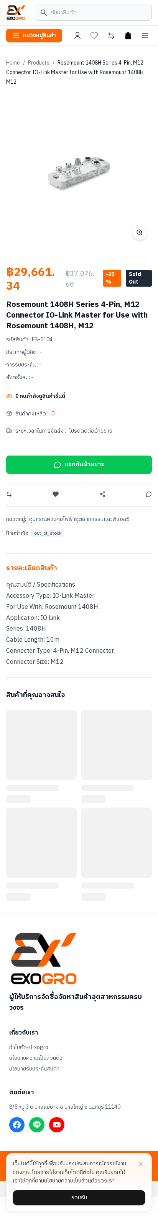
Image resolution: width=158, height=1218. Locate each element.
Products (38, 62)
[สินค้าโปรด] (94, 35)
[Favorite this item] (56, 494)
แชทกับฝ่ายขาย (84, 464)
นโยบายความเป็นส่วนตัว (36, 1058)
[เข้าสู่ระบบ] (77, 35)
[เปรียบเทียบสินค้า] (111, 35)
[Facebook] (17, 1124)
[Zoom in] (139, 232)
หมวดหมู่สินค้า (39, 35)
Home (13, 62)
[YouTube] (56, 1124)
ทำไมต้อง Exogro (28, 1047)
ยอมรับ (79, 1197)
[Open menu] (145, 35)
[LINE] (36, 1124)
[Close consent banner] (140, 1164)
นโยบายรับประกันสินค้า (34, 1069)
